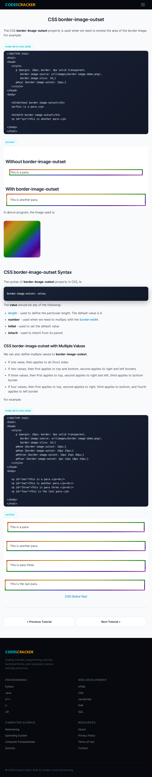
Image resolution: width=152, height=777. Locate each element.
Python (9, 686)
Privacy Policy (86, 735)
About (82, 729)
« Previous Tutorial (39, 621)
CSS (80, 692)
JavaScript (84, 699)
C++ (7, 699)
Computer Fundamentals (20, 741)
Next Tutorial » (110, 621)
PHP (80, 705)
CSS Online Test (76, 596)
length (12, 313)
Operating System (16, 735)
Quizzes (10, 748)
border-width (89, 319)
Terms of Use (86, 741)
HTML (82, 686)
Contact (83, 748)
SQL (80, 711)
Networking (12, 729)
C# (7, 711)
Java (8, 692)
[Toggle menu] (143, 5)
